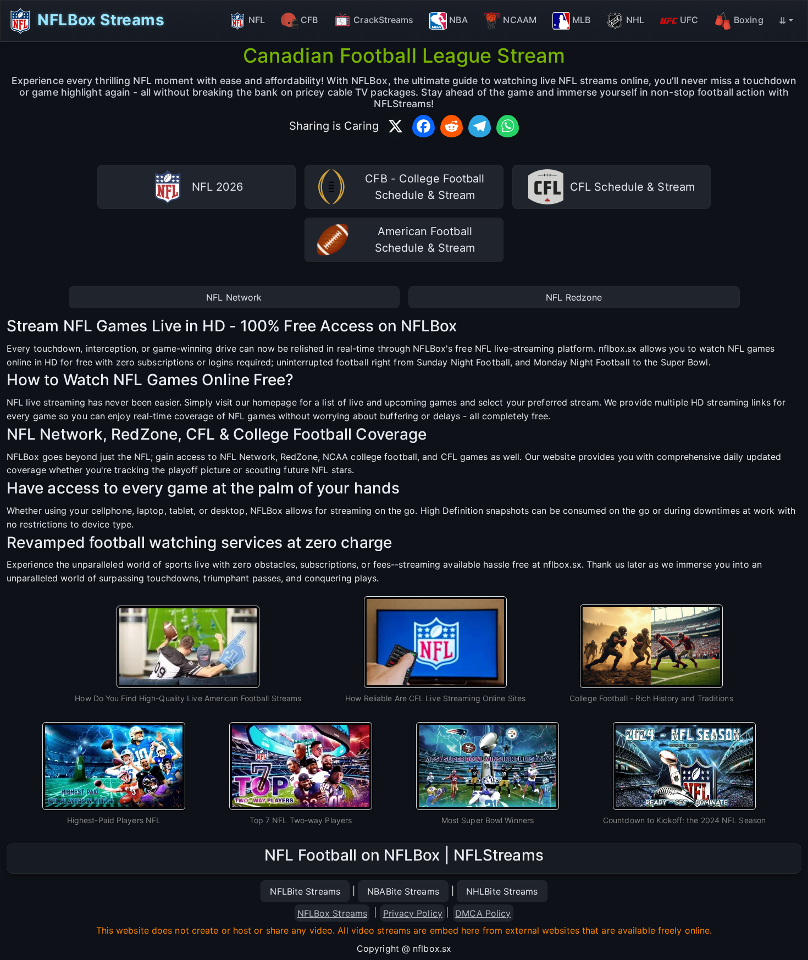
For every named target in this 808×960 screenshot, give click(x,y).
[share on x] (395, 126)
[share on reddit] (451, 126)
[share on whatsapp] (507, 126)
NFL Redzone (574, 297)
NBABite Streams (403, 891)
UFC (689, 19)
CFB (309, 19)
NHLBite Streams (502, 891)
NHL (635, 19)
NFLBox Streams (99, 19)
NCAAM (519, 19)
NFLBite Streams (305, 891)
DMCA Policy (483, 913)
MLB (581, 19)
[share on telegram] (479, 126)
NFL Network (234, 297)
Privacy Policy (412, 913)
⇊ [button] (782, 20)
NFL (256, 19)
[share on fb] (423, 126)
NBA (458, 19)
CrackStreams (383, 19)
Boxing (748, 19)
